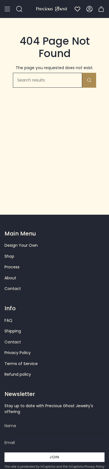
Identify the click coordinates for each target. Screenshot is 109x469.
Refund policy (17, 374)
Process (12, 267)
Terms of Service (21, 363)
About (10, 278)
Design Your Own (21, 245)
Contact (12, 288)
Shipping (12, 331)
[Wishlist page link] (77, 9)
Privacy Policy (17, 352)
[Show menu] (7, 9)
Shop (9, 256)
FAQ (8, 320)
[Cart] (101, 9)
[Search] (89, 80)
